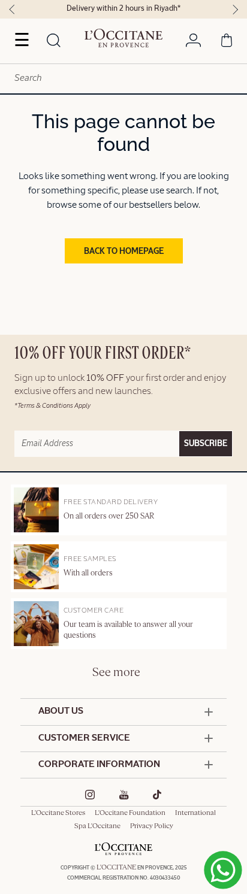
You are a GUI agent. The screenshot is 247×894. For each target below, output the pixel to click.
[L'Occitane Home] (123, 38)
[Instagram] (90, 794)
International (195, 813)
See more (116, 672)
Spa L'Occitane (97, 826)
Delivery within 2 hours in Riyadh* (123, 9)
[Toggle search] (54, 41)
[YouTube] (124, 794)
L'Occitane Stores (58, 813)
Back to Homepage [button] (124, 251)
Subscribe (205, 444)
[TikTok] (157, 794)
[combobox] (123, 78)
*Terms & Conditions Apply (52, 405)
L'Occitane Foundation (130, 813)
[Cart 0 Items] (226, 42)
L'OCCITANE (116, 867)
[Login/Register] (193, 42)
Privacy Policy (151, 826)
